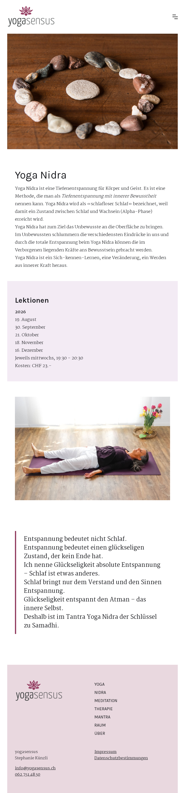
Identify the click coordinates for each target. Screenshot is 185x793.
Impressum (105, 752)
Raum (100, 725)
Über (99, 733)
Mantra (102, 717)
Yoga (99, 684)
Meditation (105, 700)
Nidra (100, 692)
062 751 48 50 (27, 775)
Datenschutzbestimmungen (121, 758)
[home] (31, 17)
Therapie (103, 709)
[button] (175, 17)
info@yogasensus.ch (35, 768)
